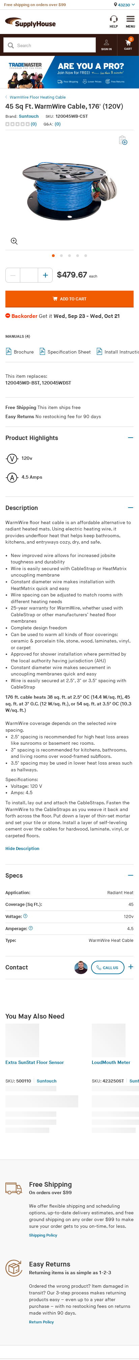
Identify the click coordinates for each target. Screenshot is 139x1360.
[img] (18, 124)
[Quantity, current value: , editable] (29, 275)
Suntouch (29, 116)
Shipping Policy (43, 1235)
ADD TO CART (73, 299)
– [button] (131, 438)
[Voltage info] (25, 917)
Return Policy (41, 1322)
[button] (21, 124)
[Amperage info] (31, 929)
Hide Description (22, 848)
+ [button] (131, 967)
